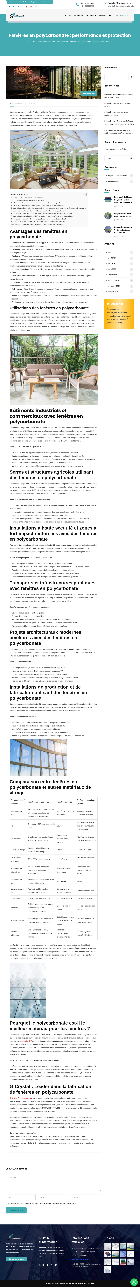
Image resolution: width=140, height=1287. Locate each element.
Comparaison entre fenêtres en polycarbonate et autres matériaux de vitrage (40, 219)
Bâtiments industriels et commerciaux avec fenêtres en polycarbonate (38, 203)
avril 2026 (120, 264)
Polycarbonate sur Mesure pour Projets (117, 104)
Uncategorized (62, 41)
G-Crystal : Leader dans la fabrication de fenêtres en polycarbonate (38, 224)
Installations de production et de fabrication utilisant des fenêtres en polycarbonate (43, 216)
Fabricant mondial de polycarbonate (41, 41)
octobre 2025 (120, 292)
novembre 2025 (120, 286)
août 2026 (120, 252)
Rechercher (110, 67)
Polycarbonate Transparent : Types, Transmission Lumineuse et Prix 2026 (119, 122)
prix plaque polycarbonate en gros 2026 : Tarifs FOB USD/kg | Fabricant (118, 131)
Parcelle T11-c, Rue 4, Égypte (120, 3)
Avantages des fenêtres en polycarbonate (27, 198)
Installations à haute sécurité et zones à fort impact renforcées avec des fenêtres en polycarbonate (49, 208)
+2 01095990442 (87, 6)
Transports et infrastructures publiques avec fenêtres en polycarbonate (38, 211)
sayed (33, 103)
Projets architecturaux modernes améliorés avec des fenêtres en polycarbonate (42, 214)
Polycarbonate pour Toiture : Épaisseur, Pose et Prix (116, 113)
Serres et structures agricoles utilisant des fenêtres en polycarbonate (38, 206)
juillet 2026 (120, 258)
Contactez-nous (88, 3)
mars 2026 (120, 269)
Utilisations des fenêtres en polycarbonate (30, 200)
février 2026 (120, 275)
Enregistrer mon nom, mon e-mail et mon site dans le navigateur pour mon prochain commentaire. (42, 1203)
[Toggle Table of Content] (83, 195)
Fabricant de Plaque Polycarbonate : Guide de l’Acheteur (119, 95)
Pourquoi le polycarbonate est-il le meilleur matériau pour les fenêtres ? (39, 222)
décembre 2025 (120, 280)
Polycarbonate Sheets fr (120, 176)
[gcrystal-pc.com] (17, 15)
